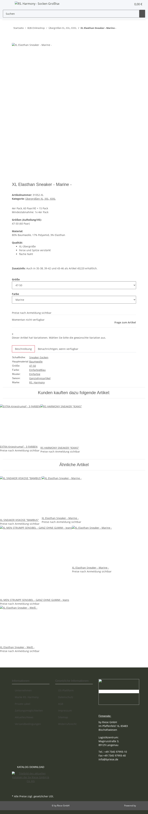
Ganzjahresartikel (40, 378)
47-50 (32, 365)
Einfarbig (34, 370)
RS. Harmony (37, 382)
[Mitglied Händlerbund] (119, 691)
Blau (43, 370)
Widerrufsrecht (67, 724)
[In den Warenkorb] (15, 41)
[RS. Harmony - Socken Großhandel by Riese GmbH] (37, 3)
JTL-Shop (140, 805)
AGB (60, 704)
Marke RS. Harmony (27, 697)
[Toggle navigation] (7, 4)
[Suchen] (142, 14)
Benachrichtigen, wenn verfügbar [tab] (58, 349)
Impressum (65, 710)
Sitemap (63, 717)
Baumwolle (36, 361)
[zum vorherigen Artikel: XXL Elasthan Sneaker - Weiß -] (125, 29)
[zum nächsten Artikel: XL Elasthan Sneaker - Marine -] (119, 29)
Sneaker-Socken (38, 357)
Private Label (22, 704)
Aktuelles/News (24, 717)
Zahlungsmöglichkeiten (29, 710)
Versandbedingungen (28, 724)
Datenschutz (65, 697)
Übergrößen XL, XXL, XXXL (40, 198)
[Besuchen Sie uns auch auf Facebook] (15, 790)
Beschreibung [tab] (23, 349)
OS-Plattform (66, 690)
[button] (128, 4)
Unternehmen (23, 690)
